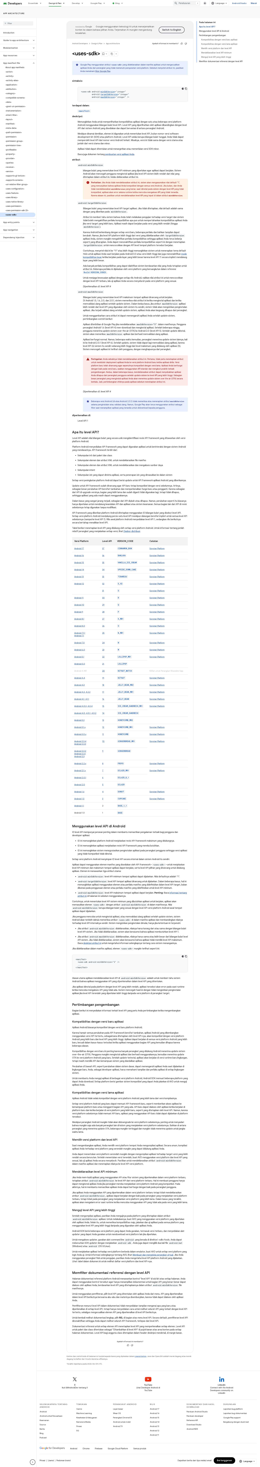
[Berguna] (182, 44)
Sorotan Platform (157, 548)
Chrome (86, 1448)
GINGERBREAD (124, 751)
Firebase (98, 1448)
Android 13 (79, 576)
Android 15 (79, 562)
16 (103, 699)
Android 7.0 (79, 643)
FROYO (120, 763)
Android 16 (79, 555)
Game (79, 1409)
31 (103, 591)
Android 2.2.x (80, 763)
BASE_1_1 (122, 805)
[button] (16, 40)
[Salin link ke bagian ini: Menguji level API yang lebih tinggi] (118, 1210)
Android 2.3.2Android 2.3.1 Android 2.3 (80, 754)
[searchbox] (18, 23)
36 (103, 555)
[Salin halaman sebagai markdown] (112, 54)
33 (103, 576)
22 (103, 657)
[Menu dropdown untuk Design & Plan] (65, 3)
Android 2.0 (79, 784)
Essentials (33, 3)
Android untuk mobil (122, 1422)
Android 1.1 (79, 806)
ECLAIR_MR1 (123, 770)
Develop (76, 3)
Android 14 (79, 569)
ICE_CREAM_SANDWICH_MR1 (130, 706)
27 (103, 619)
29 (103, 605)
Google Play (96, 3)
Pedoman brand (63, 1460)
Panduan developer (195, 1416)
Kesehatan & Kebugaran (86, 1417)
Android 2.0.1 (80, 777)
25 (103, 633)
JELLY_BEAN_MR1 (125, 692)
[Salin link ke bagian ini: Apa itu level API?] (101, 432)
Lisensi (51, 1460)
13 (103, 720)
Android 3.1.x (80, 727)
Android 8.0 (79, 626)
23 (103, 650)
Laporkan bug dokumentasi (235, 1413)
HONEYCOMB (123, 734)
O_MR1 (120, 619)
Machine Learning (84, 1413)
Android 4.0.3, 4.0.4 (83, 706)
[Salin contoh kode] (186, 88)
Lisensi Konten (140, 1356)
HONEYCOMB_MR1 (125, 727)
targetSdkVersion (109, 94)
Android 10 (79, 605)
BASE (120, 812)
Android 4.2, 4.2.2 (82, 692)
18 (103, 685)
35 (103, 562)
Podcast (43, 1437)
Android (43, 1411)
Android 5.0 (79, 664)
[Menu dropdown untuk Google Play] (105, 3)
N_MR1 (120, 633)
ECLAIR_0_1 (123, 777)
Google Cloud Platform (118, 1448)
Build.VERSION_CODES (95, 272)
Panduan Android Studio (197, 1411)
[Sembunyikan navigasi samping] (32, 1462)
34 (103, 569)
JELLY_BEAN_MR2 (125, 685)
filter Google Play (102, 71)
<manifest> (84, 111)
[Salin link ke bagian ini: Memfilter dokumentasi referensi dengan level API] (152, 1273)
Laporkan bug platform (233, 1409)
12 (103, 727)
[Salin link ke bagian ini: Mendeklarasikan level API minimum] (120, 1172)
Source (43, 1424)
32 (103, 584)
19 (103, 678)
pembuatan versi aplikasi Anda (119, 154)
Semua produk (139, 1448)
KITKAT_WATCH (125, 671)
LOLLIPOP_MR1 (124, 657)
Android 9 (78, 612)
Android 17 (79, 548)
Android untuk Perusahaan (51, 1416)
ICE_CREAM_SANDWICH (128, 713)
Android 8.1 (79, 619)
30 (103, 598)
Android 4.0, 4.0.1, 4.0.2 (85, 713)
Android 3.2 (79, 720)
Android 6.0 (79, 650)
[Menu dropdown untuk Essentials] (42, 3)
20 (103, 671)
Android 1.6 (79, 792)
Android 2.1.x (80, 770)
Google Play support (231, 1417)
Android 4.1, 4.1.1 (81, 699)
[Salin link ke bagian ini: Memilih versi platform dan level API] (120, 1140)
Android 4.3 (79, 685)
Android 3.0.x (80, 734)
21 (103, 664)
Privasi (79, 1426)
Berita (42, 1429)
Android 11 (79, 598)
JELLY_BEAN (123, 699)
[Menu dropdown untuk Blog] (123, 3)
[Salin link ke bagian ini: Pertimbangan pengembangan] (122, 1005)
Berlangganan (224, 1460)
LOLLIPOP (122, 664)
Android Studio (239, 3)
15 (103, 706)
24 (103, 643)
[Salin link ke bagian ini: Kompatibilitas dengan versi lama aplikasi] (126, 1092)
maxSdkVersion (108, 97)
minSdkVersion (108, 91)
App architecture (14, 13)
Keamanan (44, 1420)
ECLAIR (121, 784)
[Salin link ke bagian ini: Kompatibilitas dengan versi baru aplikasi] (126, 1022)
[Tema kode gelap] (182, 88)
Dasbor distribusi (131, 531)
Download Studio (194, 1424)
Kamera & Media (83, 1422)
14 (103, 713)
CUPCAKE (122, 798)
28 (103, 612)
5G (77, 1430)
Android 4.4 (79, 678)
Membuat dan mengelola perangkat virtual (153, 1255)
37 (103, 548)
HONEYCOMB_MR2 (125, 720)
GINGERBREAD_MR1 (126, 741)
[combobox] (186, 3)
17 (103, 692)
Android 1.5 (79, 799)
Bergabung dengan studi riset (236, 1422)
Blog (117, 3)
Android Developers (80, 43)
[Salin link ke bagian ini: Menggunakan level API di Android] (128, 826)
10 (103, 741)
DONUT (121, 791)
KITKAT (121, 678)
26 (103, 626)
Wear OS (117, 1413)
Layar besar (118, 1409)
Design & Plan (55, 3)
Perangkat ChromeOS (122, 1417)
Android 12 (79, 584)
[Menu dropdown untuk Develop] (83, 3)
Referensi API (192, 1420)
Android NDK (192, 1429)
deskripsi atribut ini (92, 943)
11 (103, 734)
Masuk (254, 3)
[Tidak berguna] (186, 44)
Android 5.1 (79, 657)
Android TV (118, 1426)
